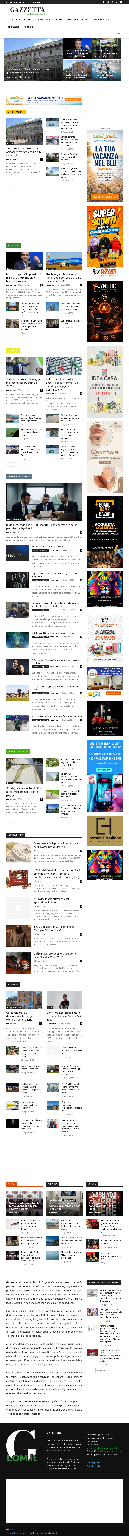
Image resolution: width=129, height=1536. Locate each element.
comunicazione (26, 1533)
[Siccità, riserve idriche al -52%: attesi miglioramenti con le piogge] (24, 771)
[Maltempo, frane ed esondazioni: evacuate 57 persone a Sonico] (106, 48)
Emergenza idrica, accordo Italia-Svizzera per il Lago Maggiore (31, 418)
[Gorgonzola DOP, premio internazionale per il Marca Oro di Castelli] (18, 853)
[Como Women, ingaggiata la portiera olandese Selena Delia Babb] (64, 1000)
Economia (11, 269)
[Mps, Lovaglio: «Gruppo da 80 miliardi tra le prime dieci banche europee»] (77, 48)
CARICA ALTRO (103, 1370)
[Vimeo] (116, 2)
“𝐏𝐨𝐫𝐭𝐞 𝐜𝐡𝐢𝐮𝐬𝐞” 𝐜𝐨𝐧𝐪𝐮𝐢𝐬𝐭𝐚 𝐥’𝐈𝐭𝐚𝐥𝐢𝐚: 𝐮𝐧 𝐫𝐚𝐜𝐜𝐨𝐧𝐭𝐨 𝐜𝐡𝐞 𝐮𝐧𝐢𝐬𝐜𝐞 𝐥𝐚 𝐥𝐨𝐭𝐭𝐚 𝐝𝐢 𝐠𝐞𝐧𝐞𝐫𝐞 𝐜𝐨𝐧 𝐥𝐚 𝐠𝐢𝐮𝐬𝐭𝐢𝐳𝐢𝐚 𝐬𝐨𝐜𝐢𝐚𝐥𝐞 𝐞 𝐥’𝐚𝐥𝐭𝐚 (111, 1355)
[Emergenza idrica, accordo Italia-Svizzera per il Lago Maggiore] (12, 418)
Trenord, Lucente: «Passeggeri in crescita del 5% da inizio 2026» (24, 383)
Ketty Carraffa (95, 1212)
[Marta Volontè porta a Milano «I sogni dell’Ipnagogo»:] (52, 1255)
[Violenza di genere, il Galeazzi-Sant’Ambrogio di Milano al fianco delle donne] (52, 171)
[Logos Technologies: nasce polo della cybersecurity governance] (17, 580)
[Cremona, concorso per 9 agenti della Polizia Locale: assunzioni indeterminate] (52, 122)
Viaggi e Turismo (14, 1007)
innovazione (12, 1533)
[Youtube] (121, 2)
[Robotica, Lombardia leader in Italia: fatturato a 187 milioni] (17, 723)
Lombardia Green (14, 783)
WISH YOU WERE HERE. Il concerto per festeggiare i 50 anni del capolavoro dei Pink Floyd (104, 1203)
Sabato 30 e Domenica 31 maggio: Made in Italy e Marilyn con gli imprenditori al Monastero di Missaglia (111, 1295)
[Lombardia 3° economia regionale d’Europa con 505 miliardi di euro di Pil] (52, 306)
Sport (50, 1007)
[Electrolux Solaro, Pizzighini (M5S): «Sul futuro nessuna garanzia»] (52, 432)
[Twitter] (112, 2)
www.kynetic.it (51, 1533)
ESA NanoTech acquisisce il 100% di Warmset (52, 547)
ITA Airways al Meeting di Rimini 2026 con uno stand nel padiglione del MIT (64, 278)
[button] (119, 34)
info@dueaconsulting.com (109, 1451)
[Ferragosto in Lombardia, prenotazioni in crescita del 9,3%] (53, 1105)
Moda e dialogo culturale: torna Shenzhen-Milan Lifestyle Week (24, 1206)
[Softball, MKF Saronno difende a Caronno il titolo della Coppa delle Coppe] (12, 1087)
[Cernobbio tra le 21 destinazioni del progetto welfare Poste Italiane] (77, 70)
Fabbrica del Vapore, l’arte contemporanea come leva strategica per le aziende (64, 1205)
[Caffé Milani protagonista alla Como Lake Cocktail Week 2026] (18, 963)
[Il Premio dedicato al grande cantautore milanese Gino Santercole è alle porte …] (92, 1224)
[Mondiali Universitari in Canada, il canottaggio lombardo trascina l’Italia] (53, 1069)
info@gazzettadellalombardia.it (102, 1447)
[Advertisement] (86, 10)
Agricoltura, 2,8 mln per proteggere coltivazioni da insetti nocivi (31, 432)
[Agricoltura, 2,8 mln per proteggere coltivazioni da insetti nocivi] (12, 432)
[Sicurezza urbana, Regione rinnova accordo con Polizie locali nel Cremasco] (52, 449)
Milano (10, 143)
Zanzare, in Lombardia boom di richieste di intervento (70, 794)
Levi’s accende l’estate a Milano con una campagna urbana (31, 1241)
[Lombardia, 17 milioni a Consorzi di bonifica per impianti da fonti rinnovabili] (52, 808)
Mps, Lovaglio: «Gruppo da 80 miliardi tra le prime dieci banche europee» (23, 278)
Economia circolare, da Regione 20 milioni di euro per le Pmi (71, 762)
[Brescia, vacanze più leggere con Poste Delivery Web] (12, 1105)
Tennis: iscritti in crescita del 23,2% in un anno (72, 1051)
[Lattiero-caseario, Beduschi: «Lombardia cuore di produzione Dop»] (12, 449)
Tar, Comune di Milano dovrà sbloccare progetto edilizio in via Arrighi (23, 152)
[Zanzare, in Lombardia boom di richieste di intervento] (52, 794)
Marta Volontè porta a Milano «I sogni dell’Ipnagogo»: (71, 1255)
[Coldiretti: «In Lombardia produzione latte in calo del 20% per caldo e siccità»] (12, 323)
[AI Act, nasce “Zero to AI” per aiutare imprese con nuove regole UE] (17, 667)
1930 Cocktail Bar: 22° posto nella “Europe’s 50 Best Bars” (54, 928)
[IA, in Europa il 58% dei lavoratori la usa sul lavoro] (17, 640)
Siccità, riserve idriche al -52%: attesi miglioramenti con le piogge (24, 792)
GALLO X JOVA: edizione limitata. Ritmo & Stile (111, 1256)
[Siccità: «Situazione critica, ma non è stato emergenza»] (52, 418)
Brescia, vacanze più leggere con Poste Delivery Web (30, 1105)
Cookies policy (94, 1466)
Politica (10, 374)
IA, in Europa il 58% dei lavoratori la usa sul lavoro (53, 633)
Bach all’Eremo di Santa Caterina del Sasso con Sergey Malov (71, 1241)
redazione (12, 77)
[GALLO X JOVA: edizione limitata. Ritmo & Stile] (92, 1257)
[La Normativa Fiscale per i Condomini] (52, 323)
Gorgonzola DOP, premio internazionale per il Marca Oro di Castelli (57, 845)
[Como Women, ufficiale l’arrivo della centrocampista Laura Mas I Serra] (12, 1123)
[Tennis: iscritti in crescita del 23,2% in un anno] (53, 1050)
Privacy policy (93, 1462)
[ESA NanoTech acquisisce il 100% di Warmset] (17, 553)
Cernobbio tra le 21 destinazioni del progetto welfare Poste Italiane (21, 1016)
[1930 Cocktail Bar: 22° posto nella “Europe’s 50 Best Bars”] (18, 936)
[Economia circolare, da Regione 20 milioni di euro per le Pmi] (52, 762)
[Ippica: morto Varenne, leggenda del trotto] (12, 1069)
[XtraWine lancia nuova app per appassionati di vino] (18, 908)
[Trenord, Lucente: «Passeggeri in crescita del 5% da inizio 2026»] (24, 366)
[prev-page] (8, 186)
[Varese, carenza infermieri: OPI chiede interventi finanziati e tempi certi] (52, 140)
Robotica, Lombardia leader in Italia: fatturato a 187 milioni (57, 716)
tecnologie (38, 1533)
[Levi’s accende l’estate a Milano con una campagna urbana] (12, 1241)
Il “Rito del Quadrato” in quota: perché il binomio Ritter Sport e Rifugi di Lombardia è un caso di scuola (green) (57, 874)
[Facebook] (103, 2)
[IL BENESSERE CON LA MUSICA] (92, 1244)
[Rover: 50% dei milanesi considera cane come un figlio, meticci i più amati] (12, 1050)
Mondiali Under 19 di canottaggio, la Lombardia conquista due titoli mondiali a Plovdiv (71, 1126)
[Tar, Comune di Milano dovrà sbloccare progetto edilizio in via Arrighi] (33, 63)
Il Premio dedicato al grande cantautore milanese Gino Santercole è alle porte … (111, 1226)
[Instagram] (108, 2)
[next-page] (13, 186)
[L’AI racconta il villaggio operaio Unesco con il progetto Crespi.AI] (17, 693)
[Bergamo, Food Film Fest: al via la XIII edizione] (52, 157)
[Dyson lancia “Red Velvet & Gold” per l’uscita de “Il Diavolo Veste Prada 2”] (12, 1255)
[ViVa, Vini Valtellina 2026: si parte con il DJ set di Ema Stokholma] (106, 70)
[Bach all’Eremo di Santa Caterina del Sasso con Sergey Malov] (52, 1241)
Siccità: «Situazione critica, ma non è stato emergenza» (70, 418)
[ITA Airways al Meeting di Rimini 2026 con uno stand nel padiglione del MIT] (64, 261)
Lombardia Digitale (14, 520)
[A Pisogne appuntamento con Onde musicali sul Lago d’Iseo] (52, 1224)
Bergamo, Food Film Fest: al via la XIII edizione (69, 157)
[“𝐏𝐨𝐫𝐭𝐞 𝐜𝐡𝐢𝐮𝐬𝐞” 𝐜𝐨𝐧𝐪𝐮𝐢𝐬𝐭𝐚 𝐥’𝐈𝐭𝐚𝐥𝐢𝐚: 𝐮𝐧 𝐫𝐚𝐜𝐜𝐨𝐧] (92, 1352)
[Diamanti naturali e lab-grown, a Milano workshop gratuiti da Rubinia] (12, 1224)
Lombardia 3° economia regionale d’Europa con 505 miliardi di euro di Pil (71, 307)
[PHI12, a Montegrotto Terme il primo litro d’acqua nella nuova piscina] (53, 1087)
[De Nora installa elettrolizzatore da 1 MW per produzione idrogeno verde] (52, 776)
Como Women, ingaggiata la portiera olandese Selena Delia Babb (64, 1016)
